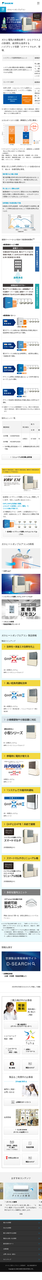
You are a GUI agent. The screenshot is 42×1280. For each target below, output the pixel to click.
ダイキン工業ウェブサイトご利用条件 (15, 1265)
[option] (21, 23)
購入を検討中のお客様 (9, 1233)
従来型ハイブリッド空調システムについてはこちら (22, 533)
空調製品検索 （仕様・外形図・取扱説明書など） (15, 975)
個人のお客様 (7, 1222)
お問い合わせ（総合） (9, 1254)
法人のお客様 (7, 1228)
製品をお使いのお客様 (9, 1238)
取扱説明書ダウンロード (11, 624)
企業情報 (6, 1249)
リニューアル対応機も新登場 (22, 457)
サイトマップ (7, 1259)
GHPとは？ (7, 571)
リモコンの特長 (8, 622)
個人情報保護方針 (32, 1265)
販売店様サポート (8, 1243)
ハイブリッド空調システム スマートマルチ (18, 596)
